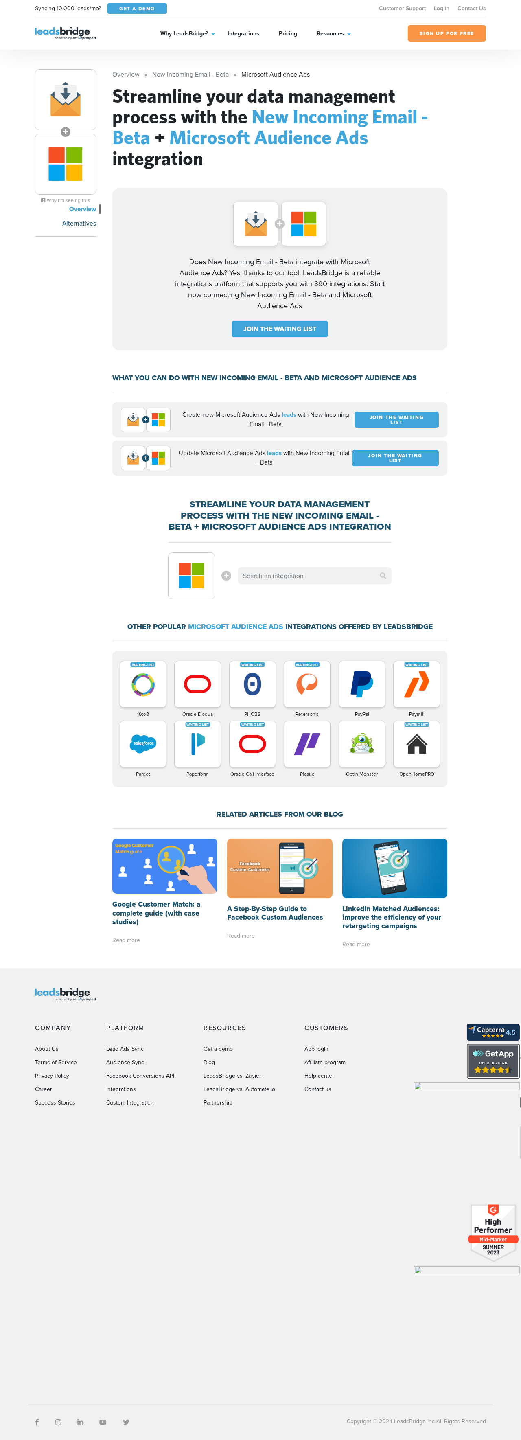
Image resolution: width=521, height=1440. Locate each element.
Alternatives (79, 223)
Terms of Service (56, 1062)
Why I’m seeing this (68, 200)
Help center (319, 1076)
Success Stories (55, 1102)
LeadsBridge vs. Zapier (232, 1076)
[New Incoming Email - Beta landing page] (65, 99)
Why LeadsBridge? (184, 33)
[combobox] (315, 575)
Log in (441, 8)
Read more (126, 940)
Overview (82, 209)
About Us (47, 1049)
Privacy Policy (52, 1076)
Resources (330, 33)
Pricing (288, 33)
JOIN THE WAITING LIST (279, 328)
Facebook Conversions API (140, 1076)
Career (43, 1089)
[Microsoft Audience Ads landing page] (65, 164)
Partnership (218, 1102)
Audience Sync (125, 1062)
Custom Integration (130, 1102)
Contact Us (472, 8)
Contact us (317, 1089)
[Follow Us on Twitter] (126, 1422)
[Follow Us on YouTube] (103, 1422)
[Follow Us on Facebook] (37, 1422)
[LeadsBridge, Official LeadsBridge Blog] (65, 32)
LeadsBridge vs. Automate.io (239, 1089)
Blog (209, 1062)
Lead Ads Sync (125, 1049)
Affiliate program (325, 1062)
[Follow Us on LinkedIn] (80, 1422)
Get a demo (218, 1049)
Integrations (243, 33)
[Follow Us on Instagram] (58, 1422)
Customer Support (402, 8)
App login (316, 1049)
